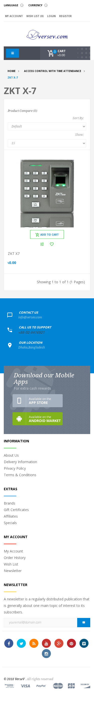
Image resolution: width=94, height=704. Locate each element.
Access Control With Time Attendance (52, 71)
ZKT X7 (14, 253)
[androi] (38, 418)
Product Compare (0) (22, 111)
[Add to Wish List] (51, 244)
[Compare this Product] (42, 244)
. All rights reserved (39, 679)
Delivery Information (20, 461)
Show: (79, 134)
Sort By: (78, 118)
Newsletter (13, 570)
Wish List (11, 564)
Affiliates (11, 516)
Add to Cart (49, 234)
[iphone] (38, 400)
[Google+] (58, 643)
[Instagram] (46, 653)
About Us (11, 455)
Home (12, 71)
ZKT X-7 (13, 77)
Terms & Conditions (20, 474)
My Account (13, 551)
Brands (9, 503)
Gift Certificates (16, 509)
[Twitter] (21, 643)
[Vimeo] (83, 643)
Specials (10, 522)
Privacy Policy (15, 468)
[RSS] (33, 643)
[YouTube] (46, 643)
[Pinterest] (71, 643)
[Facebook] (8, 643)
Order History (15, 557)
